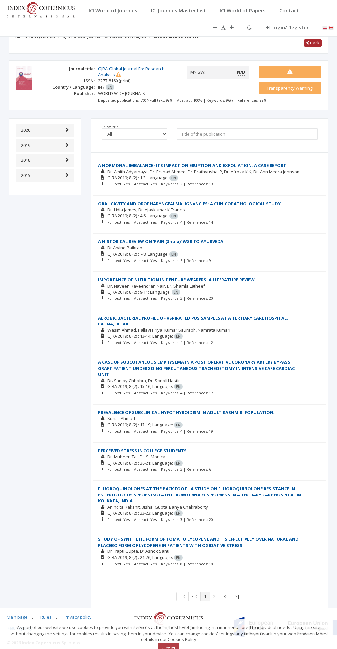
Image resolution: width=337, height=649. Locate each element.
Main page (17, 617)
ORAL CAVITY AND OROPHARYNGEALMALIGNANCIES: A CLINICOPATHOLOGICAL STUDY (189, 204)
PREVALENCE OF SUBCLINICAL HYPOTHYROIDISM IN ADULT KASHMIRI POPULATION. (186, 412)
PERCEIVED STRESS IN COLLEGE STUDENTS (142, 451)
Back (314, 43)
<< (194, 596)
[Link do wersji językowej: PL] (324, 27)
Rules (46, 617)
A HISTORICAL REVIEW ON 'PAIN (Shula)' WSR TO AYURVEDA (160, 241)
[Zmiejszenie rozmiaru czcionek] (212, 27)
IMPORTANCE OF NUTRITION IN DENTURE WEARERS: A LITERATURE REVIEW (176, 280)
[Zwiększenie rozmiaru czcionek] (235, 27)
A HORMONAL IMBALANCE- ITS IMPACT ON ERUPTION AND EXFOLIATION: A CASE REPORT (192, 165)
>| (237, 596)
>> (225, 596)
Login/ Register (290, 27)
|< (182, 596)
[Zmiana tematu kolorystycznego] (250, 27)
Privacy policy (78, 617)
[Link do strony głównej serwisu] (41, 9)
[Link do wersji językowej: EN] (331, 27)
